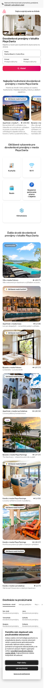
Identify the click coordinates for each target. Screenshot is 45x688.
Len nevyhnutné (21, 668)
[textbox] (12, 61)
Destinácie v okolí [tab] (9, 604)
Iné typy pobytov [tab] (25, 604)
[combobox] (21, 54)
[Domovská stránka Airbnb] (4, 11)
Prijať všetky (21, 663)
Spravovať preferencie (22, 674)
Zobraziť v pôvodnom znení (14, 5)
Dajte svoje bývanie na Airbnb (27, 11)
